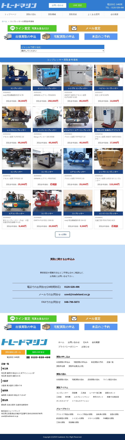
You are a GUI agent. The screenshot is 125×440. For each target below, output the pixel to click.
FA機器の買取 (108, 418)
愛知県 (5, 400)
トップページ (10, 14)
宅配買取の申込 (64, 36)
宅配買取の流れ (78, 380)
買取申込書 (60, 366)
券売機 (67, 397)
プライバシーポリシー (68, 347)
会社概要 (114, 14)
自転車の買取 (101, 414)
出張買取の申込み (63, 362)
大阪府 (5, 381)
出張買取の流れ (62, 380)
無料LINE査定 (38, 352)
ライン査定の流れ (110, 380)
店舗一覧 (110, 362)
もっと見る (63, 234)
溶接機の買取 (74, 422)
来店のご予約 (101, 36)
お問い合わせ (57, 5)
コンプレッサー (62, 393)
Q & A (85, 342)
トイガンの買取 (78, 418)
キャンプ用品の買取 (85, 414)
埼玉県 (5, 369)
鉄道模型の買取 (62, 418)
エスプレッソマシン (81, 397)
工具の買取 (60, 422)
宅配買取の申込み (80, 362)
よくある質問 (93, 14)
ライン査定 (32, 28)
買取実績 (73, 14)
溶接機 (74, 393)
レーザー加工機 (96, 393)
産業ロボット (110, 393)
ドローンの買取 (94, 418)
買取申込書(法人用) (76, 366)
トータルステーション (80, 401)
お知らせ (85, 347)
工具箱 (83, 393)
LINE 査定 (77, 5)
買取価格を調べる (13, 352)
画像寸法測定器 (113, 397)
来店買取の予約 (97, 362)
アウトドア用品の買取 (64, 414)
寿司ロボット (98, 397)
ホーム (4, 21)
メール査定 (93, 28)
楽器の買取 (114, 414)
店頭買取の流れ (94, 380)
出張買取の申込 (26, 36)
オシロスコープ (62, 401)
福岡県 (5, 391)
